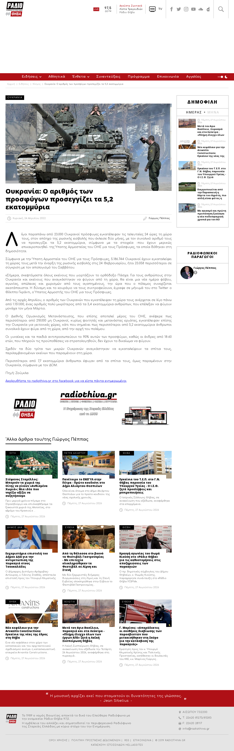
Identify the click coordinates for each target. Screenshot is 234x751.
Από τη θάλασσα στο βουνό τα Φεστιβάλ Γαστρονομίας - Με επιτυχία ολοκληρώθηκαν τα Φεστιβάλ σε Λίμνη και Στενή (83, 562)
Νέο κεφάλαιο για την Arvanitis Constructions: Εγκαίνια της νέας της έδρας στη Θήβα (26, 632)
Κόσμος (37, 84)
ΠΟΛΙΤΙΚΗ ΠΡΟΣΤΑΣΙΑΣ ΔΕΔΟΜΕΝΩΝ (95, 740)
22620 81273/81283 (199, 717)
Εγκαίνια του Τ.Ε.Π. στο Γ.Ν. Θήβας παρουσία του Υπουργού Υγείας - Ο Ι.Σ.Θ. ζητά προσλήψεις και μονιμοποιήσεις (139, 485)
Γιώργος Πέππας (205, 268)
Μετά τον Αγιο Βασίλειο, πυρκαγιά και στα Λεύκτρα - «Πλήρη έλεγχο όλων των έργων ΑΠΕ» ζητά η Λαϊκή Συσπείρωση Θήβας (83, 634)
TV (160, 9)
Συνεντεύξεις (108, 76)
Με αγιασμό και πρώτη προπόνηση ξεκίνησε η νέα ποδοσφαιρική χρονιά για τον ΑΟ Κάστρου (211, 215)
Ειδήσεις (30, 76)
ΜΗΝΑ (213, 112)
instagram (186, 9)
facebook (171, 9)
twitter (178, 9)
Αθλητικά (56, 76)
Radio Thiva (14, 9)
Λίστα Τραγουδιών (131, 9)
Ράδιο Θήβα (127, 12)
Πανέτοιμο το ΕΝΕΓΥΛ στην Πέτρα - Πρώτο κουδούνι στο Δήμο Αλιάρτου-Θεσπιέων (83, 482)
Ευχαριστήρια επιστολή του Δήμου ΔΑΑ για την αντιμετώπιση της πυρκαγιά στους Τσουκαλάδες (26, 560)
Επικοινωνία (168, 76)
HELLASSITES (134, 745)
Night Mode (223, 77)
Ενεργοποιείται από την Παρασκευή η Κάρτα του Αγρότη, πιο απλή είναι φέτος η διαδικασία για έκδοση (211, 194)
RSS (126, 740)
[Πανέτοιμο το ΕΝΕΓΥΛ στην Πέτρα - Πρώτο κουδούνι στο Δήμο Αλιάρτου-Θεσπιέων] (88, 464)
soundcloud (200, 9)
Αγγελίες (193, 76)
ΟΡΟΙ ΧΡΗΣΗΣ (58, 740)
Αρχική (11, 84)
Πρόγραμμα (139, 76)
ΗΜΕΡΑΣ (194, 112)
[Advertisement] (117, 45)
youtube (193, 9)
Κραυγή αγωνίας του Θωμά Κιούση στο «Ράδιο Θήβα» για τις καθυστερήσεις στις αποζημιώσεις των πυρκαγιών (140, 560)
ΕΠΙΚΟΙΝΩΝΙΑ (142, 740)
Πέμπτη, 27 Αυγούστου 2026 (28, 516)
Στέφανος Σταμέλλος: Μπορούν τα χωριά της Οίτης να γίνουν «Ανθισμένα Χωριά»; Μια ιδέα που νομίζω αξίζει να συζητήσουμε (26, 487)
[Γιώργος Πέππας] (187, 272)
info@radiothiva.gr (196, 728)
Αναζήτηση (221, 9)
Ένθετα (79, 76)
